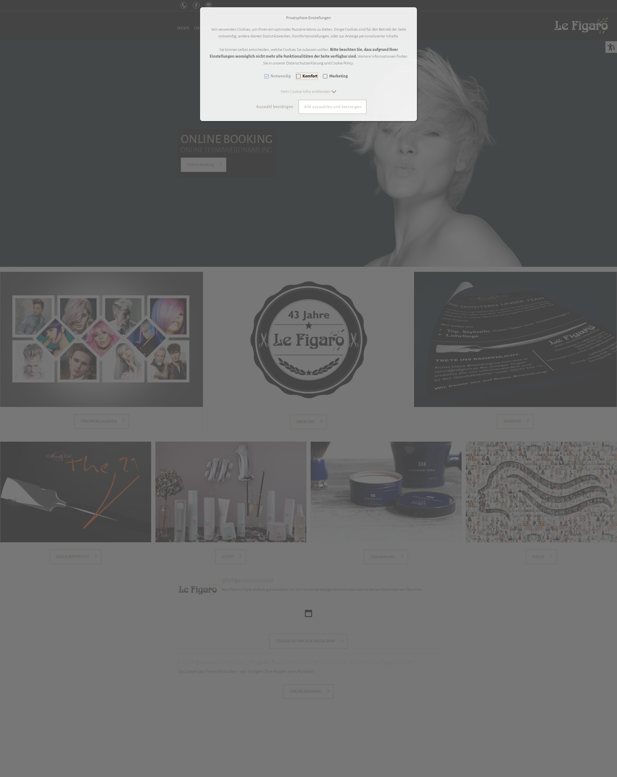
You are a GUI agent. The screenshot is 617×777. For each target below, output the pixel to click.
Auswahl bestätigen (274, 107)
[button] (309, 91)
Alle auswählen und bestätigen (333, 107)
